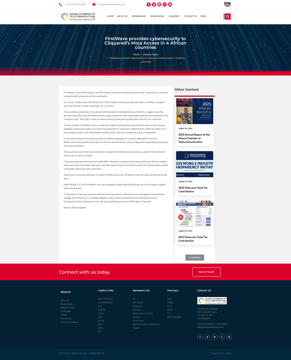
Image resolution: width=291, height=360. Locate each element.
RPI (100, 331)
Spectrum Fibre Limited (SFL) (146, 324)
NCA (100, 324)
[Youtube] (170, 4)
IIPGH (170, 310)
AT (134, 299)
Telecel (136, 328)
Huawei (136, 317)
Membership (139, 16)
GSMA (170, 302)
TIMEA (203, 16)
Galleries (174, 16)
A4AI (169, 299)
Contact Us (190, 16)
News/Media (157, 16)
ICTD (169, 306)
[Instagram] (165, 4)
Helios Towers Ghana (143, 313)
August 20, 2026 (185, 128)
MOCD (101, 320)
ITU (169, 313)
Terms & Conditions (70, 322)
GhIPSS (101, 310)
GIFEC (101, 313)
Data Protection (105, 302)
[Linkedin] (159, 4)
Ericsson (137, 310)
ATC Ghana (138, 302)
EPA (100, 306)
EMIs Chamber (174, 317)
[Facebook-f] (149, 4)
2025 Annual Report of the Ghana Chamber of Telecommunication (194, 138)
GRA (100, 317)
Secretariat (66, 311)
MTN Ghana (138, 320)
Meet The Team (68, 307)
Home (110, 16)
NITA (100, 328)
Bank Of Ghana (105, 299)
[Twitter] (154, 4)
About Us (122, 16)
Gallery (64, 315)
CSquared (137, 306)
